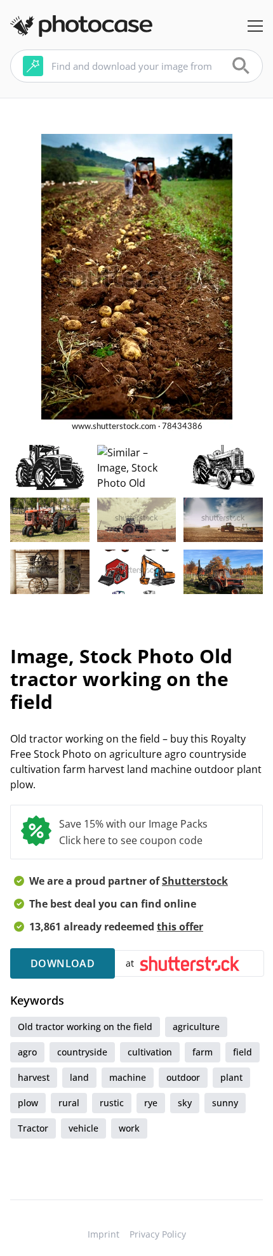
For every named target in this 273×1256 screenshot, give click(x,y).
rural (68, 1103)
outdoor (183, 1077)
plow (28, 1103)
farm (202, 1052)
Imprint (103, 1234)
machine (127, 1077)
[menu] (255, 26)
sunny (225, 1103)
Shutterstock (195, 881)
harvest (34, 1077)
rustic (112, 1103)
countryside (82, 1052)
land (79, 1077)
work (129, 1128)
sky (185, 1103)
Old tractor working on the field (85, 1027)
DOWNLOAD (62, 963)
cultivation (150, 1052)
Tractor (33, 1128)
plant (231, 1077)
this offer (180, 927)
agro (27, 1052)
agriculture (196, 1027)
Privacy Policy (158, 1234)
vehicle (83, 1128)
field (242, 1052)
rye (150, 1103)
